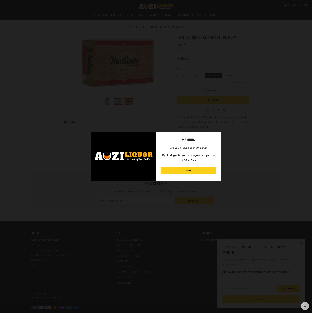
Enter (188, 170)
